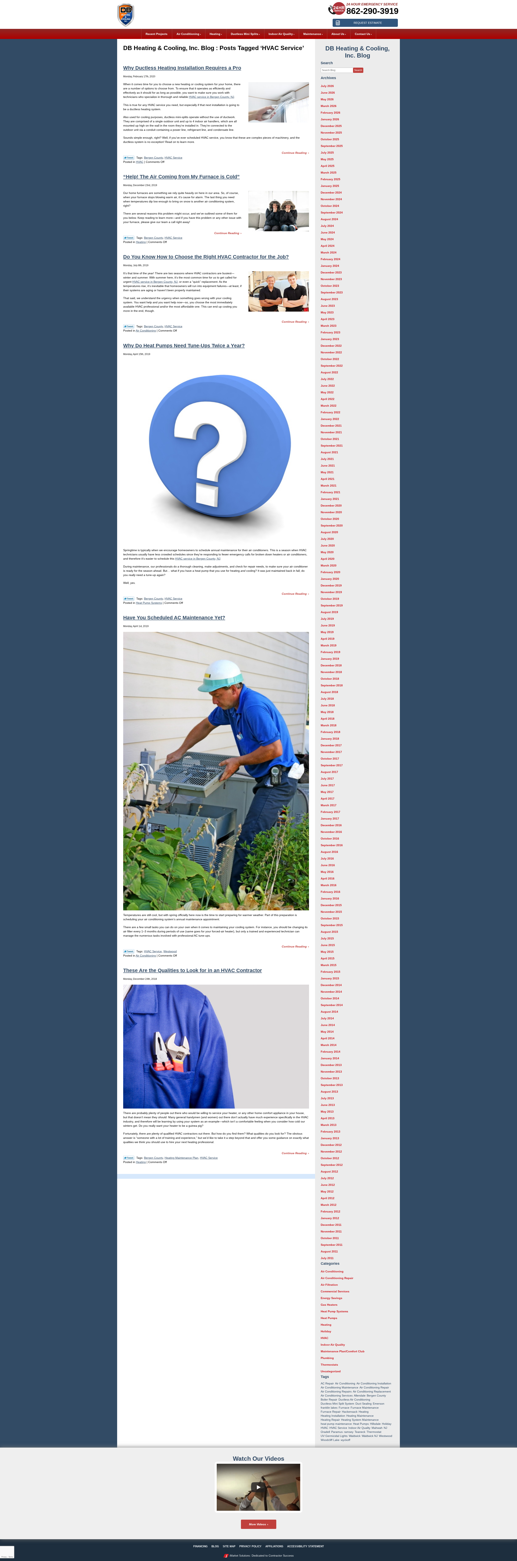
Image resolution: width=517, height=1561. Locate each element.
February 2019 (330, 652)
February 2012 (330, 1211)
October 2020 (330, 518)
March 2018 (328, 725)
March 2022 (328, 405)
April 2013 (327, 1118)
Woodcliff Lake (330, 1440)
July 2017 (327, 778)
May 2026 (327, 99)
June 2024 (328, 232)
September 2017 (332, 765)
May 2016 (327, 871)
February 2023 (330, 332)
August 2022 (329, 372)
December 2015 (331, 905)
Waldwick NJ (370, 1435)
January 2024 (330, 265)
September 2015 (332, 925)
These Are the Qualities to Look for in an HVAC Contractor (192, 970)
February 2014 (330, 1051)
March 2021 (328, 485)
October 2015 (330, 918)
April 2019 (327, 638)
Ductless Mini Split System (337, 1403)
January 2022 (330, 419)
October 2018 (330, 678)
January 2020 (330, 578)
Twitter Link (128, 158)
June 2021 (328, 465)
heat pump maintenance (336, 1423)
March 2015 (328, 965)
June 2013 (328, 1105)
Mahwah (377, 1427)
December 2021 (331, 425)
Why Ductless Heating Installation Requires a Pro (182, 68)
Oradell (325, 1431)
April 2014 (327, 1038)
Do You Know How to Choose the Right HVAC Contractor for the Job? (206, 257)
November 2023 (331, 279)
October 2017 (330, 758)
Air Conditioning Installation (373, 1383)
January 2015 (330, 978)
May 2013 (327, 1111)
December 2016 (331, 825)
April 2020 (327, 558)
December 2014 (331, 985)
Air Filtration (329, 1284)
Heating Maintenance (360, 1415)
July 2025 (327, 152)
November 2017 (331, 752)
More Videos (257, 1524)
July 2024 (327, 225)
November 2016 (331, 831)
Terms (10, 1557)
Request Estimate (368, 22)
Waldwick (354, 1435)
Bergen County (153, 157)
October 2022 (330, 359)
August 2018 (329, 692)
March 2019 (328, 645)
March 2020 (328, 565)
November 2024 (331, 199)
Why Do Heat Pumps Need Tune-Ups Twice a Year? (184, 345)
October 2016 (330, 838)
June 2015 (328, 945)
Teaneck (360, 1431)
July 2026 (327, 86)
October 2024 (330, 205)
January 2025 (330, 185)
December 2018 (331, 665)
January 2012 (330, 1218)
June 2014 (328, 1025)
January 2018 (330, 738)
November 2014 (331, 991)
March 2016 (328, 885)
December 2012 (331, 1144)
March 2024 (328, 252)
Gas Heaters (329, 1304)
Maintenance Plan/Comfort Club (343, 1351)
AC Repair (327, 1383)
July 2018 (327, 698)
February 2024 (330, 259)
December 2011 (331, 1224)
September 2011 (332, 1244)
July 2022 (327, 379)
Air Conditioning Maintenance (339, 1387)
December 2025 (331, 126)
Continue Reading (294, 152)
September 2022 (332, 365)
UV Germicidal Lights (334, 1435)
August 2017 (329, 772)
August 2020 (329, 532)
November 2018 (331, 672)
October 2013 (330, 1078)
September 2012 (332, 1164)
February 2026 (330, 112)
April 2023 (327, 319)
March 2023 (328, 325)
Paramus (337, 1431)
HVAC (139, 161)
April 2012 (327, 1198)
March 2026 (328, 106)
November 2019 (331, 592)
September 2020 (332, 525)
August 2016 (329, 851)
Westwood (170, 951)
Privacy (4, 1557)
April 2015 (327, 958)
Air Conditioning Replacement (372, 1391)
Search (358, 70)
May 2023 (327, 312)
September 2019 (332, 605)
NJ (385, 1427)
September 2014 (332, 1005)
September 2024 (332, 212)
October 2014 (330, 998)
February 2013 (330, 1131)
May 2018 (327, 712)
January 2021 (330, 498)
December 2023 (331, 272)
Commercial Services (335, 1291)
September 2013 (332, 1085)
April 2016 (327, 878)
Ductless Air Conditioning (354, 1399)
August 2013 (329, 1091)
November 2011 (331, 1231)
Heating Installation (333, 1415)
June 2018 (328, 705)
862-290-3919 (372, 11)
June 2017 (328, 785)
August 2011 (329, 1251)
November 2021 (331, 432)
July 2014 (327, 1018)
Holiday (326, 1331)
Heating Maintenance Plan (181, 1157)
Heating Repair (330, 1419)
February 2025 (330, 179)
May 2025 (327, 159)
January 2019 (330, 658)
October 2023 (330, 285)
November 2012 (331, 1151)
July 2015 (327, 938)
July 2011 (327, 1258)
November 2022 (331, 352)
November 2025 (331, 132)
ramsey (348, 1431)
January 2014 (330, 1058)
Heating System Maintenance (360, 1419)
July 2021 (327, 459)
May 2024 (327, 239)
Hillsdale (375, 1423)
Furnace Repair (331, 1411)
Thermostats (329, 1364)
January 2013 (330, 1138)
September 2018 (332, 685)
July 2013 (327, 1098)
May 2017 (327, 792)
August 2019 (329, 612)
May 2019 (327, 632)
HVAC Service (173, 157)
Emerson (378, 1403)
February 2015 (330, 971)
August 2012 (329, 1171)
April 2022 (327, 399)
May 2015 (327, 951)
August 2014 (329, 1011)
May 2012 (327, 1191)
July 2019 (327, 618)
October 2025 (330, 139)
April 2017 (327, 798)
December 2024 (331, 192)
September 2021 (332, 445)
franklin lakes (329, 1407)
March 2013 (328, 1125)
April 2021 (327, 479)
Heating (141, 242)
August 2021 (329, 452)
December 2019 (331, 585)
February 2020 (330, 572)
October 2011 (330, 1238)
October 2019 (330, 598)
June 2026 (328, 92)
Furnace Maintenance (365, 1407)
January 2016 (330, 898)
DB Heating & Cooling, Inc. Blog (357, 52)
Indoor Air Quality (333, 1344)
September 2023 (332, 292)
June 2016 (328, 865)
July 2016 (327, 858)
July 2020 (327, 538)
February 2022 (330, 412)
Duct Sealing (363, 1403)
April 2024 (327, 245)
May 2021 (327, 472)
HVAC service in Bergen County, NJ (211, 96)
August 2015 (329, 931)
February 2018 (330, 732)
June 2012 (328, 1184)
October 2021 (330, 439)
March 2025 (328, 172)
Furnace (344, 1407)
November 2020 (331, 512)
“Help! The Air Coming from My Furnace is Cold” (181, 176)
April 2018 (327, 718)
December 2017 (331, 745)
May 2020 (327, 552)
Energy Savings (331, 1298)
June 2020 (328, 545)
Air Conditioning (146, 330)
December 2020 (331, 505)
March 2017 (328, 805)
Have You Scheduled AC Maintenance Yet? (174, 617)
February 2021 (330, 492)
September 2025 (332, 146)
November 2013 (331, 1071)
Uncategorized (331, 1371)
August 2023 (329, 299)
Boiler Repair (329, 1399)
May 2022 (327, 392)
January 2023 (330, 339)
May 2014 (327, 1031)
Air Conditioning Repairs (336, 1391)
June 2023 (328, 305)
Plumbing (327, 1358)
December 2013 (331, 1065)
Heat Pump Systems (149, 602)
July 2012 (327, 1178)
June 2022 (328, 385)
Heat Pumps (329, 1318)
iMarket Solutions (240, 1555)
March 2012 (328, 1204)
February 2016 (330, 891)
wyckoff (345, 1440)
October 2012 (330, 1158)
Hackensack (349, 1411)
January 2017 (330, 818)
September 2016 (332, 845)
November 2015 (331, 911)
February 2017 (330, 811)
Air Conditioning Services (337, 1395)
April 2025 (327, 166)
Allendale (360, 1395)
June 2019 (328, 625)
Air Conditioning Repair (337, 1278)
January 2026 (330, 119)
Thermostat (374, 1431)
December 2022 (331, 345)
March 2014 (328, 1045)
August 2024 (329, 219)
